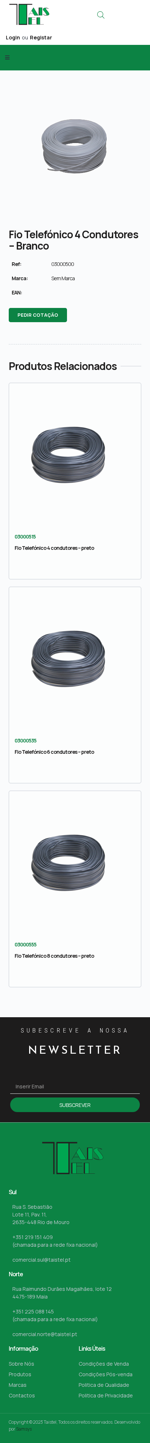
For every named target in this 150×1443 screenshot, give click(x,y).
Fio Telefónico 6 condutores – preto (54, 751)
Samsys (24, 1429)
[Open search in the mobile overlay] (100, 14)
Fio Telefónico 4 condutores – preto (54, 547)
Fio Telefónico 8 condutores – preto (54, 955)
